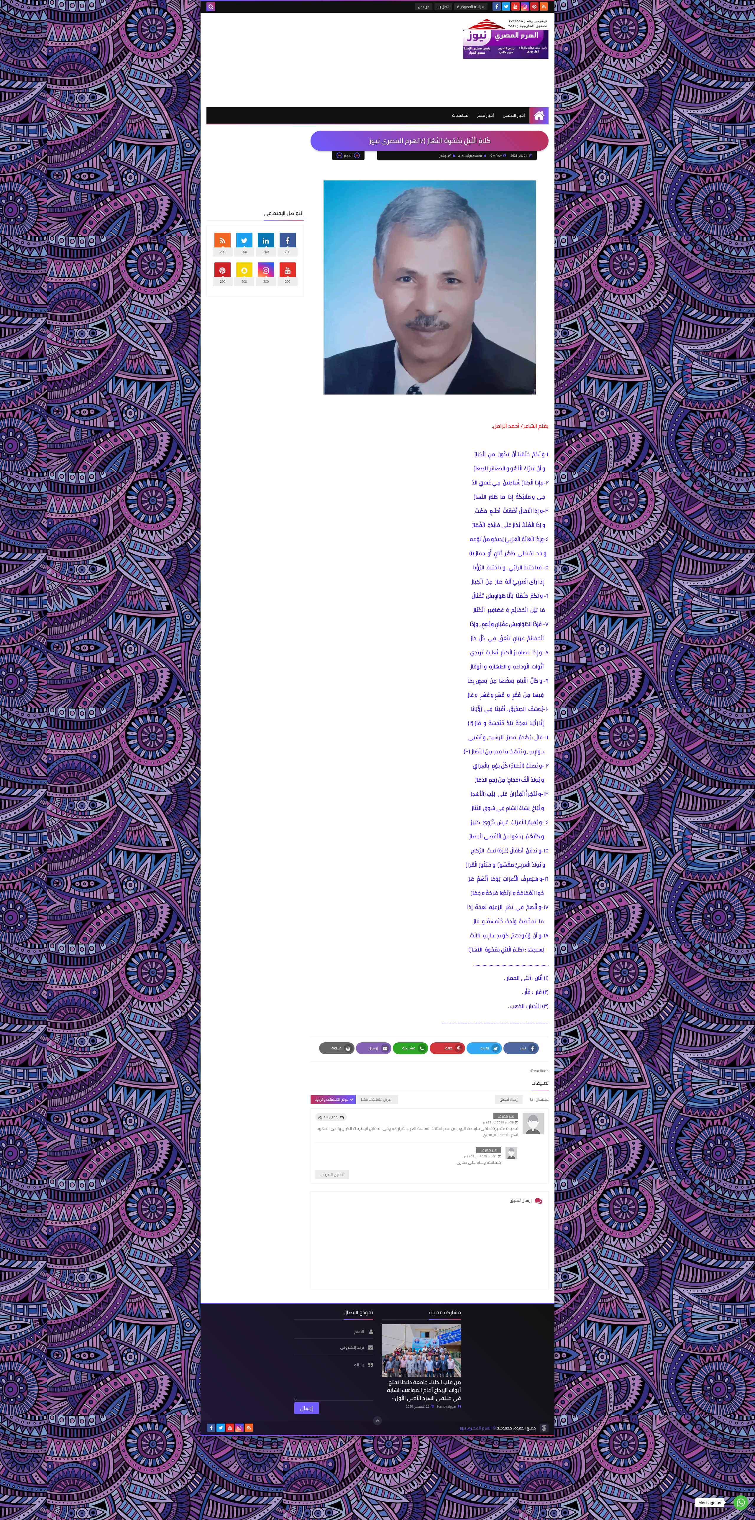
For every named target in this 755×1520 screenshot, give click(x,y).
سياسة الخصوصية (471, 6)
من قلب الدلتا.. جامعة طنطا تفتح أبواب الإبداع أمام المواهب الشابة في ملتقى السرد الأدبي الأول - (424, 1390)
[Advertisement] (313, 60)
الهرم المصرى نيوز (475, 1428)
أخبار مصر (485, 115)
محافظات (460, 115)
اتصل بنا (443, 6)
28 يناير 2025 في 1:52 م (498, 1122)
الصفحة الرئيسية (472, 156)
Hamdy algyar (446, 1406)
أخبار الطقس (514, 115)
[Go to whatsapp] (740, 1502)
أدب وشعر (445, 156)
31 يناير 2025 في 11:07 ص (480, 1156)
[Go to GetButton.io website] (740, 1514)
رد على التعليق (328, 1117)
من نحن (423, 6)
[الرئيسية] (539, 115)
